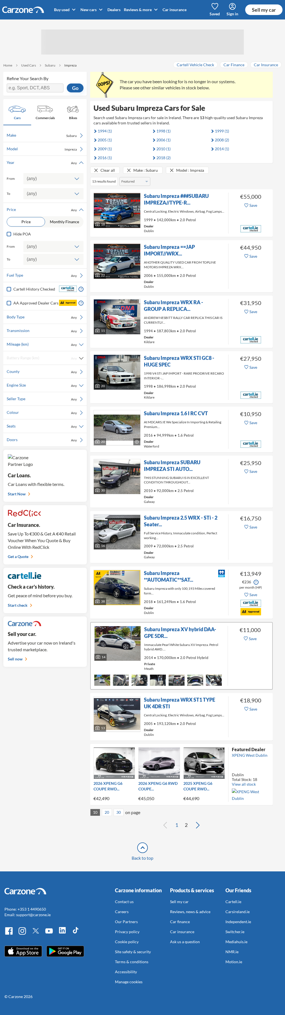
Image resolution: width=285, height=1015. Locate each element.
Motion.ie (233, 961)
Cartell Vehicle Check (195, 64)
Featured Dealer (249, 749)
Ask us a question (185, 941)
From (11, 178)
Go (75, 88)
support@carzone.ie (33, 914)
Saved (215, 13)
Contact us (124, 901)
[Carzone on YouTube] (49, 934)
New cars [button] (88, 9)
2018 (163, 157)
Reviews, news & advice (190, 911)
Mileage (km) (42, 344)
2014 (222, 148)
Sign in (232, 13)
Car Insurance (266, 64)
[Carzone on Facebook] (8, 934)
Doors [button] (42, 439)
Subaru (50, 65)
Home (7, 65)
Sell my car (264, 10)
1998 (163, 131)
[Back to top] (142, 847)
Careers (122, 911)
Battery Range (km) (42, 357)
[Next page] (197, 825)
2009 (105, 148)
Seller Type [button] (42, 398)
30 (118, 812)
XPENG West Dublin (249, 755)
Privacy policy (127, 931)
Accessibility (126, 971)
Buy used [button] (62, 9)
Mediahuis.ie (236, 941)
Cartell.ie (233, 901)
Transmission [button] (42, 330)
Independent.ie (238, 921)
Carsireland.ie (237, 911)
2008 (222, 139)
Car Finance (233, 64)
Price (26, 221)
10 (95, 812)
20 (107, 812)
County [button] (42, 371)
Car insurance (174, 9)
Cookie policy (127, 941)
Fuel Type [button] (42, 275)
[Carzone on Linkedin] (62, 934)
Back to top (142, 858)
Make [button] (42, 135)
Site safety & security (133, 951)
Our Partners (126, 921)
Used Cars (28, 65)
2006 (163, 139)
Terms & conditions (131, 961)
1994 (105, 131)
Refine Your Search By (27, 78)
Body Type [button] (42, 317)
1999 (222, 131)
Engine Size (42, 385)
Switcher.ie (234, 931)
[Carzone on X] (35, 934)
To (8, 193)
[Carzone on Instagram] (22, 934)
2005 (105, 139)
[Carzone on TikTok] (75, 934)
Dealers (114, 9)
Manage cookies (128, 981)
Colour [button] (42, 412)
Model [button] (42, 148)
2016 (105, 157)
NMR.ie (232, 951)
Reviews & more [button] (138, 9)
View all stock (244, 784)
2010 (163, 148)
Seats (42, 426)
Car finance (180, 921)
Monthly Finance (64, 221)
